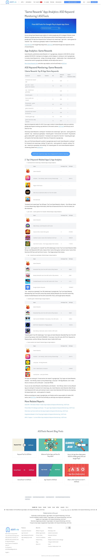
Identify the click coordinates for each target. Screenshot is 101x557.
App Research (25, 533)
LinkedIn (62, 507)
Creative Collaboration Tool (54, 546)
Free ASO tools (28, 44)
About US (38, 544)
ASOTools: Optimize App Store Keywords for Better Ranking (50, 154)
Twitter (40, 507)
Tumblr (49, 507)
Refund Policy (39, 539)
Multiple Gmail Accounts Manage (55, 539)
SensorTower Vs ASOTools (24, 480)
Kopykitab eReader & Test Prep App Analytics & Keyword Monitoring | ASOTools (45, 414)
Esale (49, 544)
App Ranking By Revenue (27, 535)
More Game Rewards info (31, 63)
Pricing (52, 2)
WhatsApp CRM (51, 530)
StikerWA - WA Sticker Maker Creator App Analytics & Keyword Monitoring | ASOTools (47, 404)
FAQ (22, 539)
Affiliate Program (40, 530)
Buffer (57, 507)
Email (53, 507)
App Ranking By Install (27, 537)
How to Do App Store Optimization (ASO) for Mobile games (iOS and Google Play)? (77, 456)
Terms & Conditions (40, 537)
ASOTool (64, 63)
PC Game (46, 2)
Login (88, 2)
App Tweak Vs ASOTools (50, 480)
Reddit (44, 507)
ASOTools (50, 44)
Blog (37, 542)
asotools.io (40, 147)
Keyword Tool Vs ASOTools (24, 454)
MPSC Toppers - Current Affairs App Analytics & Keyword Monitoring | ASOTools (46, 417)
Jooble (49, 537)
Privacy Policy (39, 535)
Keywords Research (26, 530)
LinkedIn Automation (53, 533)
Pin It (67, 507)
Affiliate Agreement (40, 533)
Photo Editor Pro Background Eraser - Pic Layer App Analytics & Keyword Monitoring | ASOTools (50, 408)
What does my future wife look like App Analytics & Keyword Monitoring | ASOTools (46, 411)
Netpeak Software (52, 535)
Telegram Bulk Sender (53, 542)
